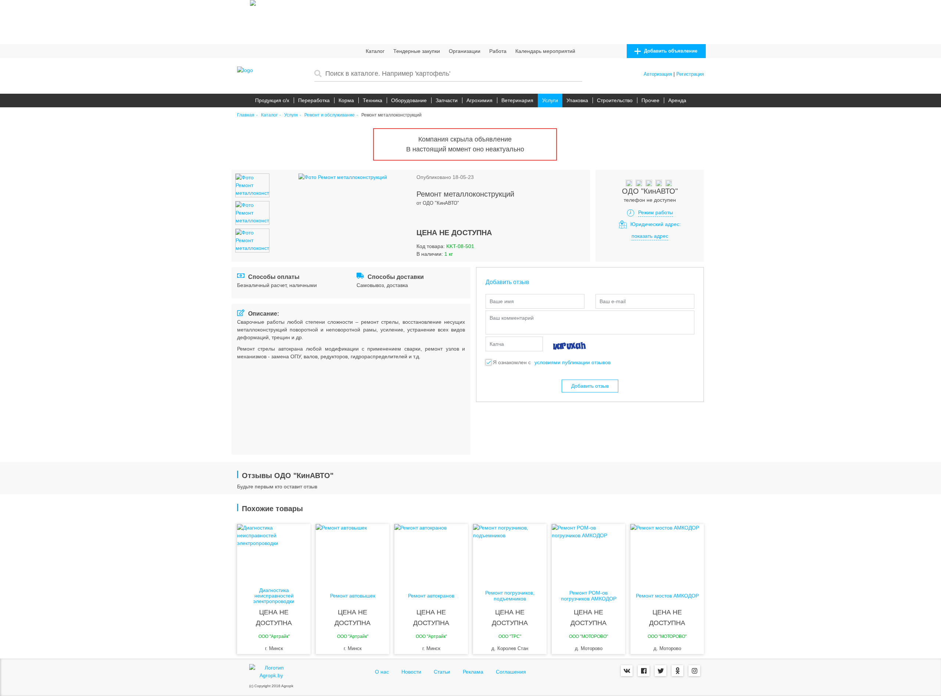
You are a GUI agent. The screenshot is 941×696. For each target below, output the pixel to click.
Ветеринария (517, 100)
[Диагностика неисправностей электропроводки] (274, 553)
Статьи (442, 672)
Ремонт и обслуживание (329, 115)
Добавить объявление (670, 51)
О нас (382, 672)
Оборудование (409, 100)
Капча (497, 344)
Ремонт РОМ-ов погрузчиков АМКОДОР (588, 595)
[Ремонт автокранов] (431, 553)
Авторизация (658, 74)
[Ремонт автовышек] (352, 553)
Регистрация (690, 74)
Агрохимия (479, 100)
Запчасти (447, 100)
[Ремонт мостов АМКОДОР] (667, 553)
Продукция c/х (272, 100)
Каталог (375, 51)
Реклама (473, 672)
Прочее (650, 100)
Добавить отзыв (590, 386)
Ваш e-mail (613, 301)
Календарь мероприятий (545, 51)
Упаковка (577, 100)
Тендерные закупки (416, 51)
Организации (464, 51)
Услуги (550, 100)
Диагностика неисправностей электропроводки (273, 596)
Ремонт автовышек (352, 596)
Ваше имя (502, 301)
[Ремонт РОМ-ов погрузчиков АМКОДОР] (588, 553)
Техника (372, 100)
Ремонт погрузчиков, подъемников (509, 595)
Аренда (677, 100)
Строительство (615, 100)
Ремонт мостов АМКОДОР (667, 596)
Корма (346, 100)
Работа (498, 51)
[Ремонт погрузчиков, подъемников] (510, 553)
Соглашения (511, 672)
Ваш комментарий (512, 318)
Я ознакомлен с (512, 362)
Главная (245, 115)
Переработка (314, 100)
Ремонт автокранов (431, 596)
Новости (411, 672)
